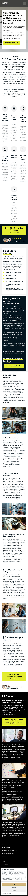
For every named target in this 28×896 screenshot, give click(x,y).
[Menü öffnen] (24, 3)
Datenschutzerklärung (6, 893)
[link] (6, 861)
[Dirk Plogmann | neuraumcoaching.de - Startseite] (5, 3)
